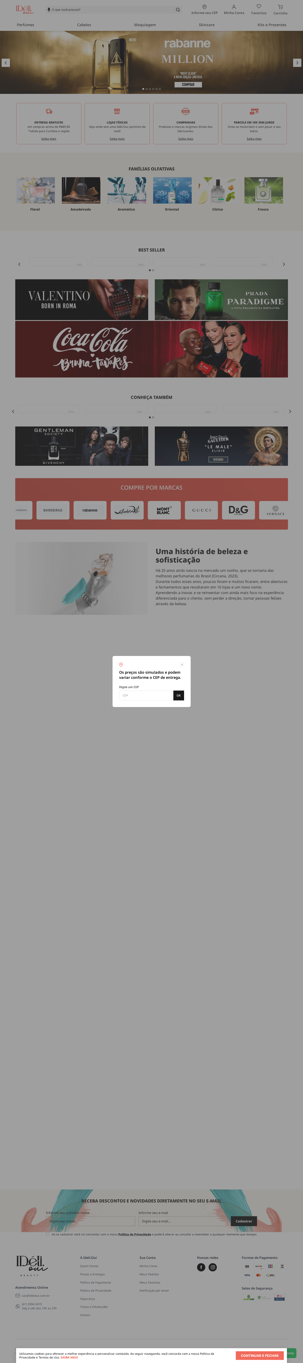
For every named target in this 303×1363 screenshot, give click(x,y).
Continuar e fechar (260, 1356)
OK (179, 695)
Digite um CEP (129, 687)
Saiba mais (69, 1357)
